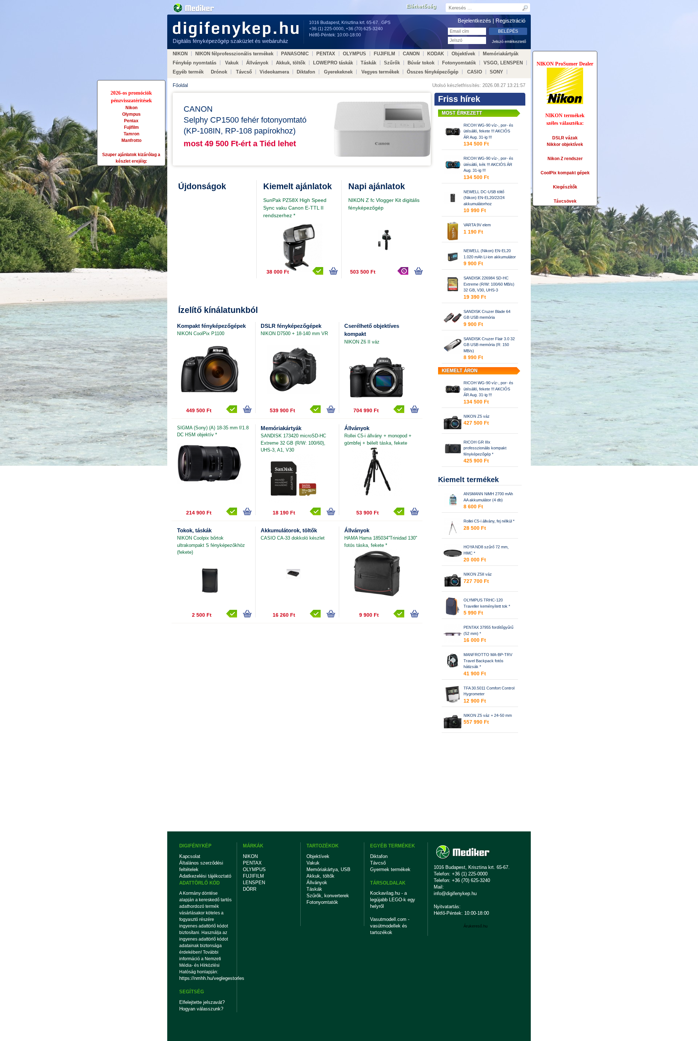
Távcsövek (565, 201)
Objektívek (463, 53)
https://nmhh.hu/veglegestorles (205, 978)
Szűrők (392, 62)
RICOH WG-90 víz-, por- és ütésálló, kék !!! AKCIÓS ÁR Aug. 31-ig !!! (488, 164)
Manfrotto (131, 140)
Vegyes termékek (380, 71)
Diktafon (306, 71)
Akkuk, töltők (290, 62)
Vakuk (231, 62)
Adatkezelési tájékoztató (205, 876)
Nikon (131, 107)
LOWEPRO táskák (333, 62)
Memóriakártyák (500, 53)
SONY (496, 71)
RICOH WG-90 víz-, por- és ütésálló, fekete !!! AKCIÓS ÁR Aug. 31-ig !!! (488, 131)
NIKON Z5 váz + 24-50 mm (488, 715)
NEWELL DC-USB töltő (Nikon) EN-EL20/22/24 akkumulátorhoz (484, 198)
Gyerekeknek (338, 71)
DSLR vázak (565, 137)
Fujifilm (131, 127)
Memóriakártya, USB (328, 869)
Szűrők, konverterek (327, 895)
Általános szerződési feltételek (201, 866)
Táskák (368, 62)
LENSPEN (254, 882)
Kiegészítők (565, 187)
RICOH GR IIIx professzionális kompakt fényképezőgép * (485, 448)
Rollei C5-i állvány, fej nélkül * (489, 521)
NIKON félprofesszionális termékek (234, 53)
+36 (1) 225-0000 (326, 28)
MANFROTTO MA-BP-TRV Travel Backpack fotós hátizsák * (488, 660)
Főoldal (180, 85)
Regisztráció (510, 20)
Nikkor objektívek (565, 144)
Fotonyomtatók (459, 62)
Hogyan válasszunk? (201, 1009)
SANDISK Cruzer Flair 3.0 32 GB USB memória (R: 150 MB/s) (489, 345)
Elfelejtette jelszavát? (202, 1002)
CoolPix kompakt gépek (565, 172)
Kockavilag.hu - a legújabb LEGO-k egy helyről (392, 899)
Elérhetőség (421, 6)
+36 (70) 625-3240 (364, 28)
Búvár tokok (421, 62)
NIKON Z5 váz (477, 416)
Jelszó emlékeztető (509, 41)
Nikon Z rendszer (565, 158)
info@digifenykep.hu (455, 893)
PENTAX (325, 53)
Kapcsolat (189, 856)
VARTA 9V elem (477, 225)
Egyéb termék (188, 71)
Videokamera (274, 71)
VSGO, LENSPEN (503, 62)
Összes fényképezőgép (432, 71)
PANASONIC (295, 53)
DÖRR (249, 889)
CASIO (474, 71)
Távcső (244, 71)
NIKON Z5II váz (478, 574)
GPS (385, 22)
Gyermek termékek (390, 869)
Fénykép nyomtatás (194, 62)
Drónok (219, 71)
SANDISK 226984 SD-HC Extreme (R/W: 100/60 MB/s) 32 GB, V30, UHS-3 (489, 284)
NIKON (180, 53)
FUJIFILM (384, 53)
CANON (411, 53)
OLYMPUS (354, 53)
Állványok (257, 62)
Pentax (131, 120)
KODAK (435, 53)
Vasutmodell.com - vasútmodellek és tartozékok (389, 926)
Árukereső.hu (476, 926)
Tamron (131, 133)
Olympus (131, 114)
